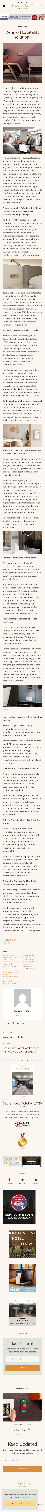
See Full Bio (21, 1015)
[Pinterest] (13, 1023)
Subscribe (22, 1368)
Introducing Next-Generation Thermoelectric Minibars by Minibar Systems (29, 959)
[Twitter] (9, 1023)
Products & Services (22, 1425)
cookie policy (25, 1497)
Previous (6, 1414)
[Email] (18, 1023)
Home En (11, 939)
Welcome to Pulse (13, 1037)
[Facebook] (4, 1023)
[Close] (36, 1491)
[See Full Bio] (28, 1015)
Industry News (22, 26)
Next (39, 1414)
